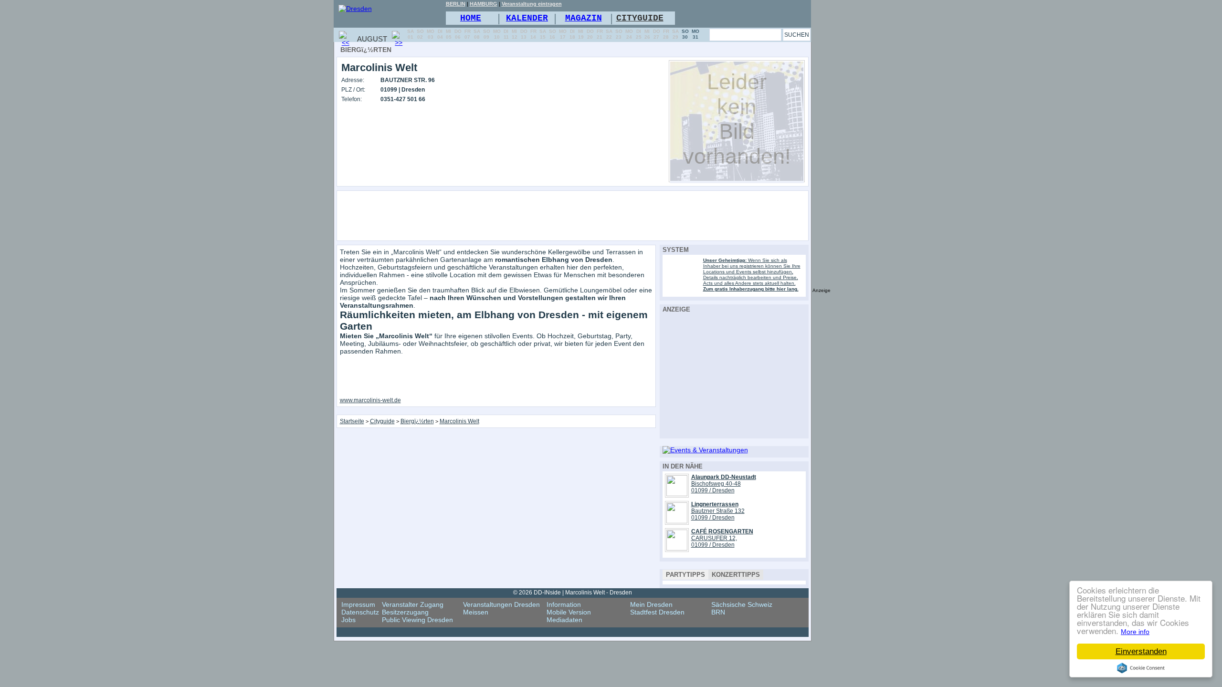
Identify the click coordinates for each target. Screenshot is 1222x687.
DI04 (440, 34)
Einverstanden (1141, 651)
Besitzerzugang (405, 612)
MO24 (629, 34)
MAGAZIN (583, 18)
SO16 (552, 34)
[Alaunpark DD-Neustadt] (677, 494)
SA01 (410, 34)
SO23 (618, 34)
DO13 (523, 34)
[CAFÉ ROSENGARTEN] (677, 548)
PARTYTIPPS (685, 574)
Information (564, 604)
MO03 (430, 34)
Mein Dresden (651, 604)
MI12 (514, 34)
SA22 (609, 34)
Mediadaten (564, 620)
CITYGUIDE (640, 18)
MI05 (449, 34)
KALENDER (527, 18)
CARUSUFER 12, (714, 538)
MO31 (695, 34)
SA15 (542, 34)
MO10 (497, 34)
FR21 (600, 34)
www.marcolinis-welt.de (370, 400)
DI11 (506, 34)
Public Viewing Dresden (417, 620)
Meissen (475, 612)
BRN (718, 612)
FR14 (533, 34)
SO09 (486, 34)
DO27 (656, 34)
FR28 (666, 34)
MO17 (563, 34)
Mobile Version (569, 612)
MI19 (581, 34)
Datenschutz (360, 612)
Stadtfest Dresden (657, 612)
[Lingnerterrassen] (677, 521)
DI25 (639, 34)
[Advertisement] (598, 215)
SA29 (675, 34)
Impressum (358, 604)
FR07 (467, 34)
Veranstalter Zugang (412, 604)
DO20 (590, 34)
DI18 (572, 34)
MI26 (647, 34)
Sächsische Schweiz (741, 604)
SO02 (420, 34)
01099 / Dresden (713, 490)
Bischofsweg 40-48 (716, 483)
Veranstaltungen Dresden (501, 604)
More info (1135, 631)
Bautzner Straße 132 (718, 511)
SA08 (477, 34)
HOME (470, 18)
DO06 (458, 34)
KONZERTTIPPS (736, 574)
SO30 (685, 34)
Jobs (348, 620)
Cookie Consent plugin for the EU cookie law (1141, 668)
